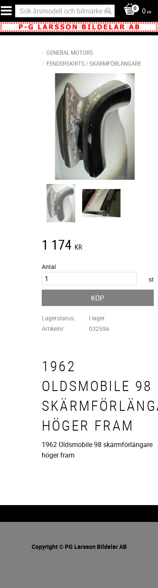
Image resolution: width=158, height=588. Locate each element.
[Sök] (108, 11)
